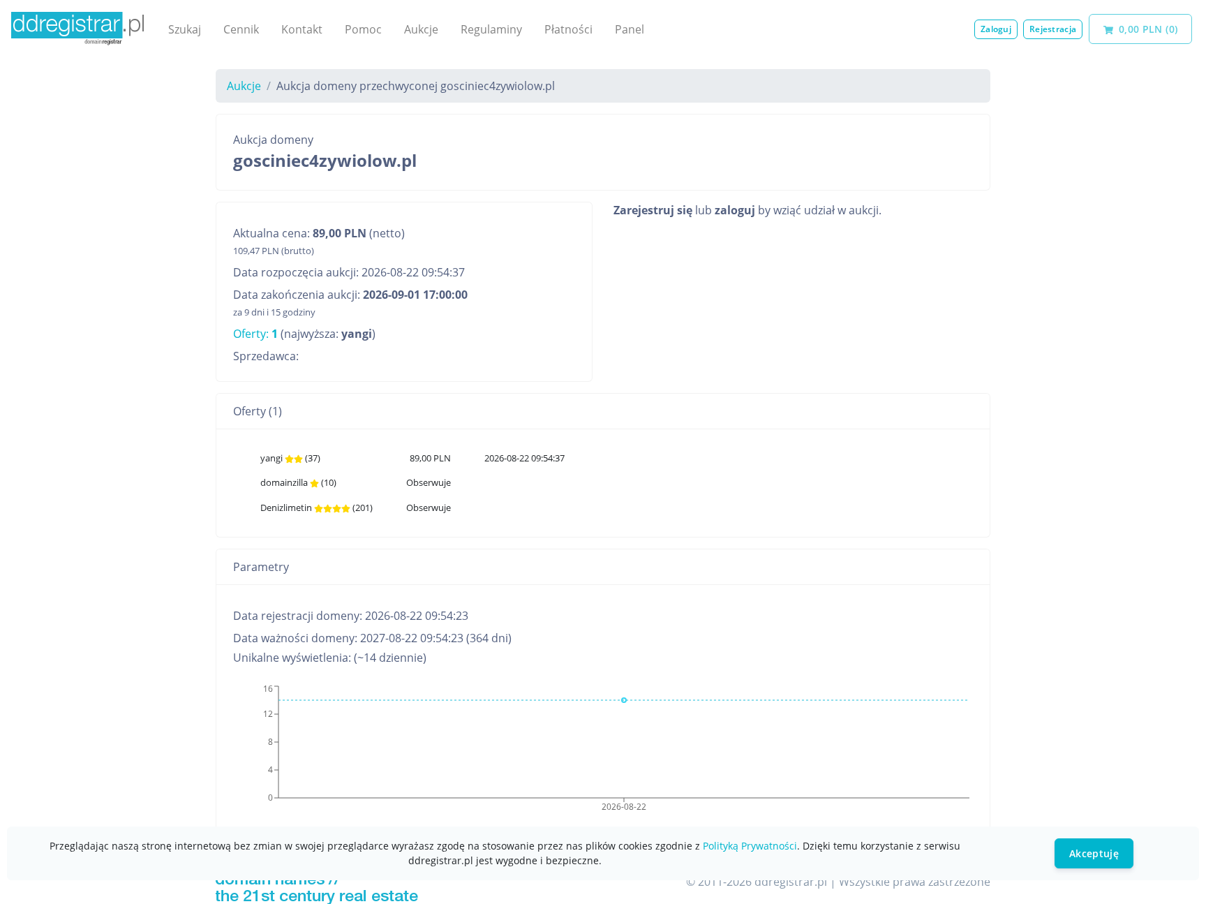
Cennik (241, 29)
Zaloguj (996, 29)
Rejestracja (1052, 29)
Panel (629, 29)
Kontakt (301, 29)
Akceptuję (1094, 853)
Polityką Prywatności (750, 845)
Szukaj (184, 29)
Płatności (568, 29)
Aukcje (421, 29)
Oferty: (255, 333)
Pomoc (363, 29)
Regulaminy (491, 29)
